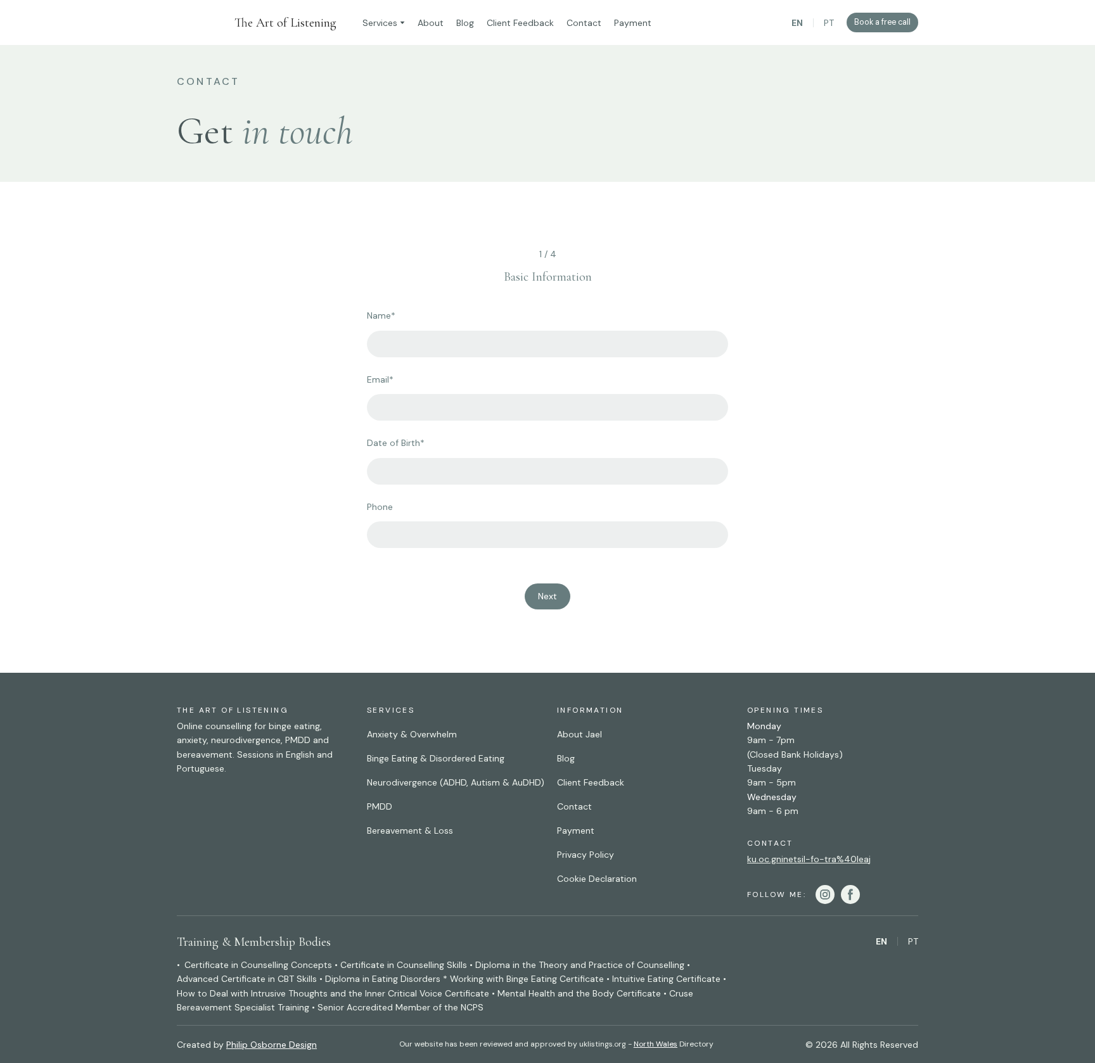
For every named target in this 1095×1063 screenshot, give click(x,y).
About (431, 23)
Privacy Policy (585, 854)
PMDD (379, 806)
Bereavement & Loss (410, 830)
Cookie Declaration (597, 878)
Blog (465, 23)
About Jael (579, 734)
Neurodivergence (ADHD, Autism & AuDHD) (455, 782)
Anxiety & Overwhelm (412, 734)
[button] (882, 22)
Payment (632, 23)
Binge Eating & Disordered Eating (435, 758)
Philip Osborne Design (271, 1044)
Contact (584, 23)
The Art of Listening (285, 22)
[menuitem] (797, 23)
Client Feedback (520, 23)
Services (379, 23)
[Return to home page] (199, 22)
